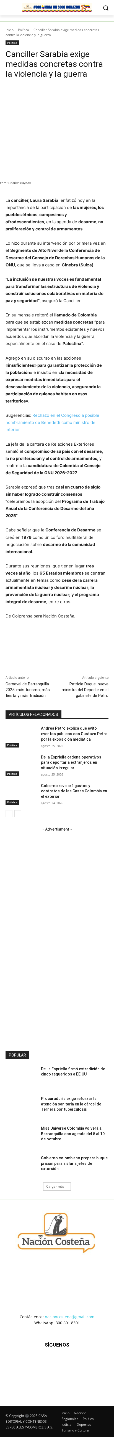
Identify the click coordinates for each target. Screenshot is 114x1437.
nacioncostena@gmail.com (69, 1316)
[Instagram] (43, 1372)
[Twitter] (70, 1372)
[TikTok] (56, 1372)
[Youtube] (84, 1372)
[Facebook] (29, 1372)
